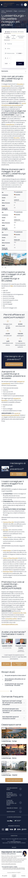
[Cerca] (21, 4)
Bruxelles (20, 84)
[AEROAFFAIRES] (1, 4)
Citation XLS (17, 219)
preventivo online (11, 618)
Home (3, 11)
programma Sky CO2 (19, 613)
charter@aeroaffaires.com (15, 841)
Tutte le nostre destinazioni (14, 780)
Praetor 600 (17, 239)
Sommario (4, 71)
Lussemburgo (5, 86)
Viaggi (15, 11)
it (17, 4)
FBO (11, 286)
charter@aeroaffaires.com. (9, 624)
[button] (14, 364)
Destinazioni (9, 11)
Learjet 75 (16, 199)
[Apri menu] (25, 4)
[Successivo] (5, 267)
